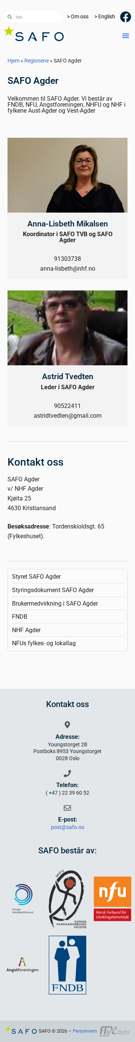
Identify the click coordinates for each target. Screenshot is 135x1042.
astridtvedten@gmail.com (68, 415)
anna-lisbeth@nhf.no (67, 268)
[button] (125, 35)
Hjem (14, 61)
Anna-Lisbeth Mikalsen (67, 223)
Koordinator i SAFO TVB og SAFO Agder (67, 237)
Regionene (36, 61)
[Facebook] (125, 16)
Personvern (85, 1031)
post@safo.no (67, 827)
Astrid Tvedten (67, 376)
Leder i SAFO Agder (67, 387)
